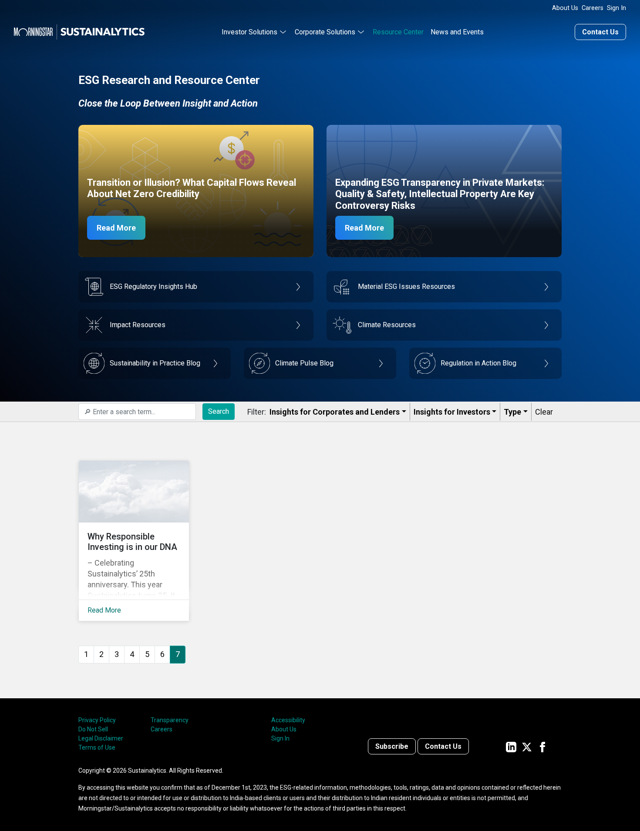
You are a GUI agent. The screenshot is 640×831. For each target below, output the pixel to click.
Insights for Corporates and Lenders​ (334, 411)
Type (512, 411)
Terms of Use (96, 747)
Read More (116, 227)
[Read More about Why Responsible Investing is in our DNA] (134, 541)
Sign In (616, 8)
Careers (592, 8)
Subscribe (391, 746)
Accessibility (288, 720)
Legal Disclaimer (100, 738)
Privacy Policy (97, 720)
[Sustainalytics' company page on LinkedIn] (511, 746)
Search (218, 411)
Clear (544, 411)
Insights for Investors (452, 411)
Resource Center (398, 32)
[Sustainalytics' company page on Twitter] (527, 746)
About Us (565, 8)
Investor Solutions (249, 32)
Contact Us (600, 32)
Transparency (170, 720)
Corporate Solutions (325, 32)
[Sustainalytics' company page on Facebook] (542, 746)
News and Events (457, 32)
